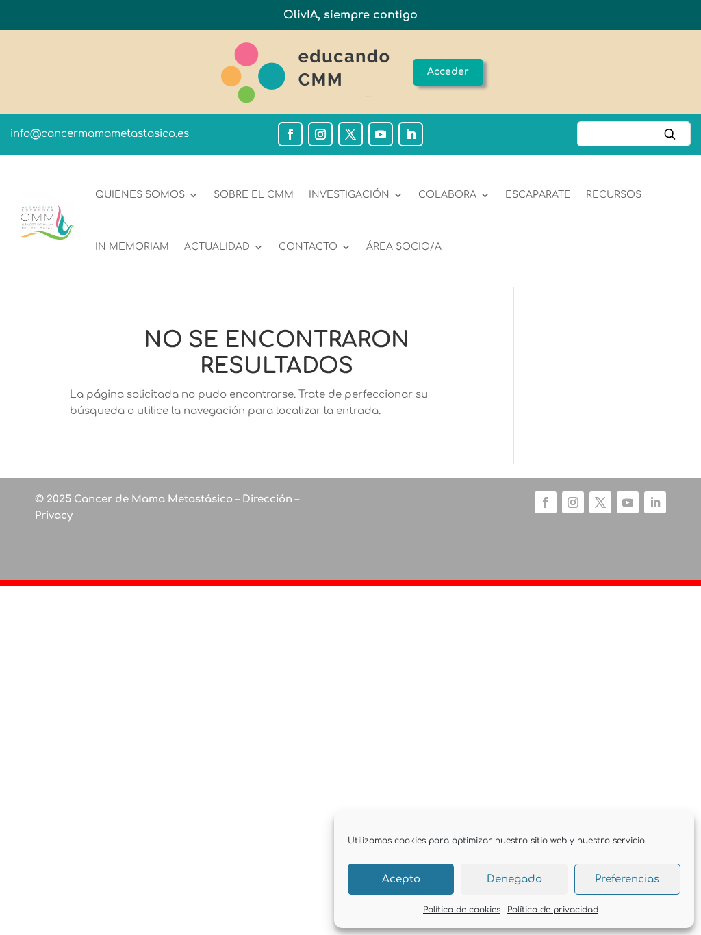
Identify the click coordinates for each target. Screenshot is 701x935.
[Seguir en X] (350, 134)
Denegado (514, 879)
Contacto (308, 247)
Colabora (447, 195)
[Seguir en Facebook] (290, 134)
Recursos (613, 195)
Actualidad (217, 247)
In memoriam (132, 247)
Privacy (54, 516)
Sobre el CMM (254, 195)
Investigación (349, 195)
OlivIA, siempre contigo (350, 15)
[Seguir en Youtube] (380, 134)
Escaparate (538, 195)
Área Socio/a (404, 247)
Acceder (448, 71)
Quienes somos (140, 195)
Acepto (401, 879)
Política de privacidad (552, 909)
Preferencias (627, 879)
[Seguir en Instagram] (320, 134)
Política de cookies (461, 909)
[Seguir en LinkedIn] (410, 134)
